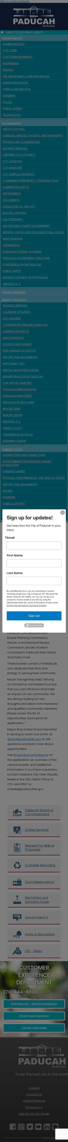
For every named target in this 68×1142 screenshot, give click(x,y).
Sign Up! (34, 615)
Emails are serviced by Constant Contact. (27, 605)
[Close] (62, 512)
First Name (15, 555)
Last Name (14, 573)
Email (11, 537)
